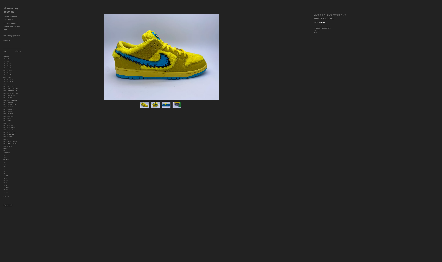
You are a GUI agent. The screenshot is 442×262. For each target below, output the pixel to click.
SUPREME (6, 153)
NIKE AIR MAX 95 (8, 109)
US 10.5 (5, 176)
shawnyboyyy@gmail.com (11, 36)
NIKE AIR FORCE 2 (9, 95)
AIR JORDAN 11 (8, 79)
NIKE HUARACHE (8, 134)
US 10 (5, 173)
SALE (5, 150)
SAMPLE (5, 148)
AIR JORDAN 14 (8, 82)
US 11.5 (5, 180)
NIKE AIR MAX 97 (8, 111)
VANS (5, 157)
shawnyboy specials (11, 19)
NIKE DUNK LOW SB (9, 127)
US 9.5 (5, 171)
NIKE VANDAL (7, 146)
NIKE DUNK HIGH (8, 130)
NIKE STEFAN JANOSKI (10, 141)
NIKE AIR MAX (7, 98)
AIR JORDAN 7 (7, 77)
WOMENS (6, 160)
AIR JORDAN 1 (7, 65)
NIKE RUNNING (8, 137)
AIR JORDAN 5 (7, 75)
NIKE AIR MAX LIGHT (9, 104)
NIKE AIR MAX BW (8, 116)
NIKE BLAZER (7, 118)
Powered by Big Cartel (8, 205)
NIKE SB (5, 139)
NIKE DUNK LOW (8, 125)
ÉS (4, 155)
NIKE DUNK (6, 123)
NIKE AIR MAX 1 (8, 102)
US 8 (4, 164)
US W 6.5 (6, 187)
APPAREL (6, 59)
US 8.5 (5, 167)
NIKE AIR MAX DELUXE (10, 100)
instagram (6, 40)
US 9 (4, 169)
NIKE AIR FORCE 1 (9, 86)
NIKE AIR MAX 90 (8, 107)
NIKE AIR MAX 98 (8, 114)
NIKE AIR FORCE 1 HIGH (10, 93)
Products (6, 56)
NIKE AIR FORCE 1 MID (10, 91)
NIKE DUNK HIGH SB (9, 132)
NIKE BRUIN (7, 121)
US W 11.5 (6, 190)
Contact (6, 197)
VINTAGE (6, 61)
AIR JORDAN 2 (7, 68)
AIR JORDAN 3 (7, 70)
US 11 (5, 178)
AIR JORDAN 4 (7, 72)
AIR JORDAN (7, 63)
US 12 (5, 183)
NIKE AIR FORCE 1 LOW (10, 88)
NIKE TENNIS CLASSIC (10, 144)
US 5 (4, 162)
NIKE (4, 84)
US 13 (5, 185)
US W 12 (5, 192)
